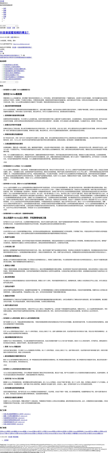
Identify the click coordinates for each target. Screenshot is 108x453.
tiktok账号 (90, 431)
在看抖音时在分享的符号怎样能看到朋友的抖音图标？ (16, 57)
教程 (4, 12)
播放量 (76, 433)
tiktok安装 (34, 433)
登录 (66, 431)
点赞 (18, 433)
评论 (48, 433)
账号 (41, 431)
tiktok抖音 (55, 433)
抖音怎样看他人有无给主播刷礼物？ (15, 69)
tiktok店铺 (33, 431)
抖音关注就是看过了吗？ (12, 75)
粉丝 (60, 431)
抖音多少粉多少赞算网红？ (13, 73)
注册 (12, 433)
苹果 (102, 431)
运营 (4, 16)
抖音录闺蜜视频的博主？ (15, 32)
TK (4, 18)
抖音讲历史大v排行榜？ (12, 65)
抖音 (1, 51)
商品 (70, 433)
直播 (4, 10)
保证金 (41, 433)
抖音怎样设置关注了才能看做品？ (15, 77)
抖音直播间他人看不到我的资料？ (15, 71)
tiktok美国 (98, 433)
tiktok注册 (25, 433)
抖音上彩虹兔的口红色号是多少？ (10, 55)
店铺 (71, 431)
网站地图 (15, 437)
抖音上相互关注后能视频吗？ (13, 79)
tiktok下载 (63, 433)
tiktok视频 (53, 431)
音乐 (91, 433)
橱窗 (97, 431)
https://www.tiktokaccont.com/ (21, 44)
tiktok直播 (24, 431)
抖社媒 (2, 1)
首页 (4, 8)
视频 (4, 14)
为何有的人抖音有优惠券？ (13, 67)
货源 (46, 431)
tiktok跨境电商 (80, 431)
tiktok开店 (84, 433)
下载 (7, 433)
